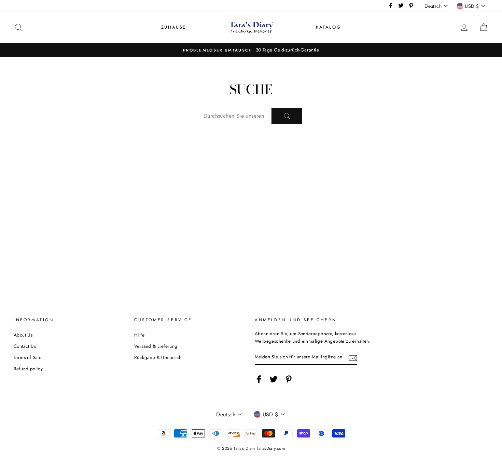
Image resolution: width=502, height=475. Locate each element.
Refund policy (28, 368)
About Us (23, 334)
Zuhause (173, 27)
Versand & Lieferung (156, 346)
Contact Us (25, 346)
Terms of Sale (27, 357)
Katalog (328, 27)
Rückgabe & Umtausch (158, 357)
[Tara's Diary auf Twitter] (273, 379)
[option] (251, 50)
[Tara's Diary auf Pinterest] (288, 379)
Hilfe (139, 334)
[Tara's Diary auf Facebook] (259, 379)
